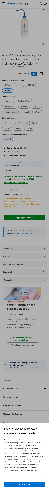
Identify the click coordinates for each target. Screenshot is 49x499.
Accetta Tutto (24, 484)
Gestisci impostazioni (24, 478)
